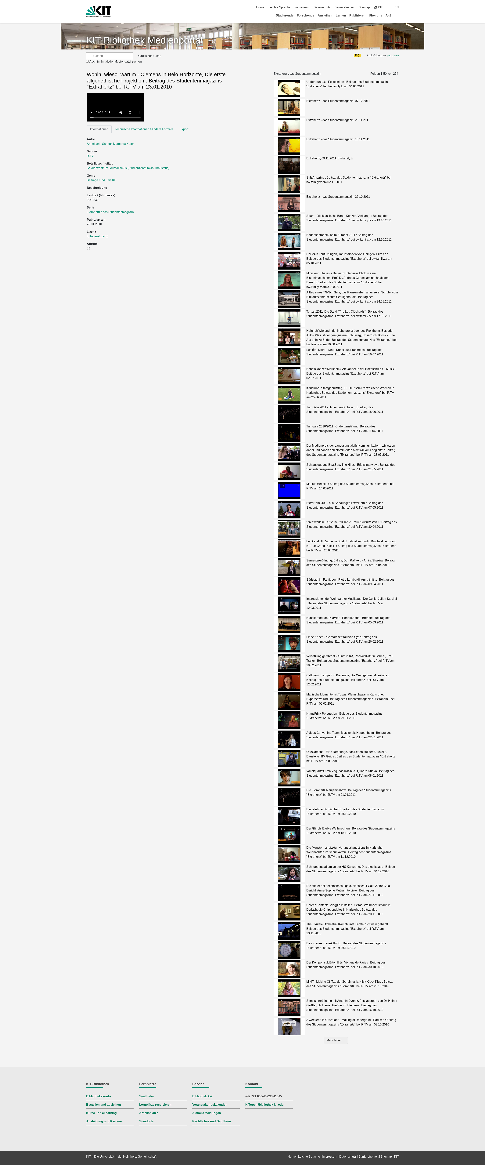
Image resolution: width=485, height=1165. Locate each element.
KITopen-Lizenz (97, 236)
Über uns (375, 15)
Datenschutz (322, 7)
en (396, 7)
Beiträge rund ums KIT (102, 180)
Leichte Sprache (279, 7)
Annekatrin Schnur (99, 143)
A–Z (388, 15)
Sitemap (364, 7)
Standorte (146, 1121)
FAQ (356, 55)
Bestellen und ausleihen (103, 1104)
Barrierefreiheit (344, 7)
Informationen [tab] (99, 129)
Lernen (341, 15)
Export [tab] (184, 129)
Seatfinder (146, 1096)
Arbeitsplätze (148, 1113)
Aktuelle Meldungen (206, 1113)
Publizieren (357, 15)
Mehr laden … (335, 1040)
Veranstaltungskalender (209, 1104)
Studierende (284, 15)
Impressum (302, 7)
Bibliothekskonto (98, 1096)
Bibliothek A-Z (202, 1096)
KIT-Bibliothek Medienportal (144, 40)
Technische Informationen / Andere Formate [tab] (144, 129)
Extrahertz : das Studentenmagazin (110, 212)
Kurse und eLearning (101, 1113)
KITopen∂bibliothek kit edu (264, 1104)
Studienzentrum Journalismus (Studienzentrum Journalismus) (128, 168)
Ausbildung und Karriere (104, 1121)
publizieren (393, 55)
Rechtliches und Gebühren (211, 1121)
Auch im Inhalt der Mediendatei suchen (115, 61)
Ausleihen (325, 15)
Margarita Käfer (123, 143)
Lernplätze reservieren (155, 1104)
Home (260, 7)
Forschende (305, 15)
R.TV (90, 156)
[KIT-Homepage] (98, 11)
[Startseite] (397, 15)
